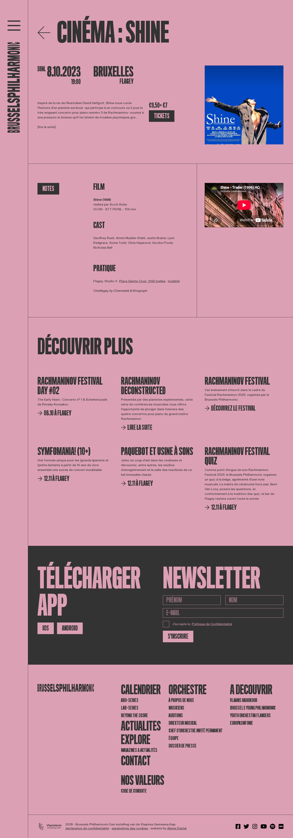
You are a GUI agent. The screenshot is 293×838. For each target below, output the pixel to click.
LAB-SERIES (129, 708)
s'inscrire (178, 636)
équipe (174, 738)
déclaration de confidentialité (87, 828)
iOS (45, 628)
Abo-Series (129, 700)
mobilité (174, 281)
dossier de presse (183, 746)
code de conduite (134, 791)
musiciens (176, 708)
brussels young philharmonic (253, 708)
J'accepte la (202, 624)
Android (70, 628)
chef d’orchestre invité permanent (195, 731)
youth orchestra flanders (250, 715)
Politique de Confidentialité (212, 624)
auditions (176, 715)
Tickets (161, 116)
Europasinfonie (241, 723)
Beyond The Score (134, 715)
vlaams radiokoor (243, 700)
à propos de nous (181, 700)
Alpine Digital (177, 828)
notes (48, 189)
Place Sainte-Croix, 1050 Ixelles (142, 281)
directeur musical (183, 723)
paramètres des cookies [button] (130, 828)
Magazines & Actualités (139, 750)
